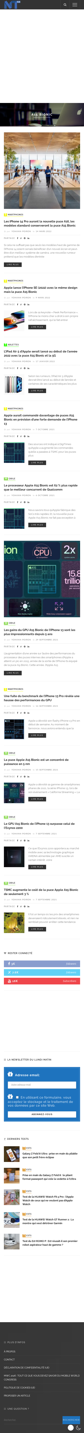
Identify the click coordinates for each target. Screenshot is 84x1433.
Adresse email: (27, 1075)
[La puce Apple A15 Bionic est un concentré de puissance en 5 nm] (14, 793)
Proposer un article (17, 1395)
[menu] (74, 4)
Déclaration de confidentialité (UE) (26, 1367)
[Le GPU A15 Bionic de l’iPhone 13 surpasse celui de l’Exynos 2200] (14, 857)
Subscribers (69, 981)
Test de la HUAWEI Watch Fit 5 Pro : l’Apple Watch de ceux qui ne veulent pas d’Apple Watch (48, 1200)
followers (71, 963)
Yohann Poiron (21, 231)
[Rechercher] (65, 4)
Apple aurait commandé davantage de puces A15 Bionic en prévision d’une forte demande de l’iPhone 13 (40, 419)
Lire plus (13, 265)
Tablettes (12, 344)
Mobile (10, 478)
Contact (9, 1359)
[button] (74, 1427)
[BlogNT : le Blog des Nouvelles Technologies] (12, 4)
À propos (9, 1351)
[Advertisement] (42, 55)
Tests (27, 1148)
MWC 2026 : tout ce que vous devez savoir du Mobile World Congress (42, 1377)
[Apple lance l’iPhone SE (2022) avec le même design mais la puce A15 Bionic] (14, 320)
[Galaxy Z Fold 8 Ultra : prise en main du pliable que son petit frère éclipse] (12, 1154)
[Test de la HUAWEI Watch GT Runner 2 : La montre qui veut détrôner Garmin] (12, 1220)
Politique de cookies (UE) (19, 1387)
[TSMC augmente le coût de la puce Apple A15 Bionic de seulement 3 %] (14, 922)
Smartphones (14, 214)
